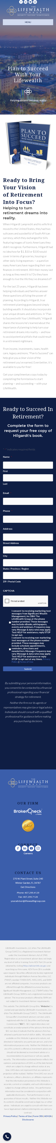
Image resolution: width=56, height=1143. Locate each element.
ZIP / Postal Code (12, 581)
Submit (28, 668)
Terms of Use (26, 661)
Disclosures (28, 1119)
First (5, 471)
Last (5, 484)
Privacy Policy (10, 1116)
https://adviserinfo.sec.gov (35, 965)
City (5, 556)
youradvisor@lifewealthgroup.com (28, 901)
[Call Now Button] (7, 1137)
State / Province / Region (16, 568)
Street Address (11, 543)
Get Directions (28, 887)
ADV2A (48, 1116)
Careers (28, 853)
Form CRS (38, 1116)
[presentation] (25, 601)
